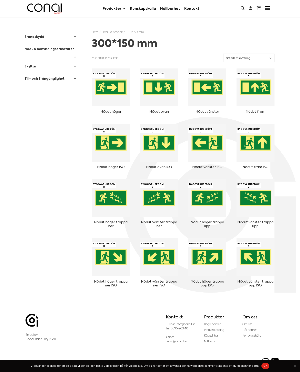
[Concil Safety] (44, 8)
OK (265, 365)
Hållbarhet (170, 8)
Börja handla (212, 324)
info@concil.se (185, 324)
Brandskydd (34, 37)
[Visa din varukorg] (258, 8)
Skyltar (30, 66)
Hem (95, 32)
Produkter (112, 8)
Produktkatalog (214, 330)
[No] (295, 366)
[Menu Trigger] (267, 8)
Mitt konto (210, 341)
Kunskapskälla (143, 8)
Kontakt (191, 8)
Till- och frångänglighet (44, 78)
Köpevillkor (211, 335)
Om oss (247, 324)
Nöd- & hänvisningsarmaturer (49, 49)
